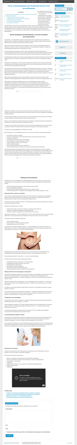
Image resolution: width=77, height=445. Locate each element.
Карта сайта (69, 443)
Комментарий (9, 409)
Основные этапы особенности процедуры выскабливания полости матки (23, 394)
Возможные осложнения (12, 22)
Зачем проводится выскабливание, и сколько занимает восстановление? (21, 14)
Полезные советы (53, 1)
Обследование (42, 1)
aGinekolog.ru (7, 1)
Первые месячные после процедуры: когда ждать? (18, 18)
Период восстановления (10, 15)
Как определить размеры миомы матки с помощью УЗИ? (19, 397)
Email (7, 428)
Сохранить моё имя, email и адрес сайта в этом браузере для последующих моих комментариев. (28, 432)
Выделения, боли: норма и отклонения (15, 17)
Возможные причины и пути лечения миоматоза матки (18, 395)
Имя (7, 425)
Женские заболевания (18, 1)
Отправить (9, 435)
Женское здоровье (32, 1)
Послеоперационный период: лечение (15, 21)
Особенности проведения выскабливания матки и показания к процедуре (23, 393)
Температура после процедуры (13, 19)
